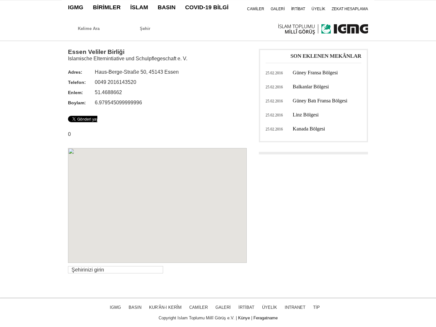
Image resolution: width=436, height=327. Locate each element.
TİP (316, 307)
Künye (244, 318)
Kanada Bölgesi (309, 128)
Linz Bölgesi (306, 114)
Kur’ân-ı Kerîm (165, 307)
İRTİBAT (298, 9)
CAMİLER (255, 9)
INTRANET (295, 307)
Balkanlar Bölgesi (311, 86)
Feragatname (265, 318)
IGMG (75, 7)
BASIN (167, 7)
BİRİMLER (107, 7)
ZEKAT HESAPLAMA (350, 9)
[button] (157, 201)
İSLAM (139, 7)
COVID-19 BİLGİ (207, 7)
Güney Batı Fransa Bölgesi (320, 100)
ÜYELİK (318, 9)
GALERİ (278, 9)
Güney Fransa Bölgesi (315, 72)
